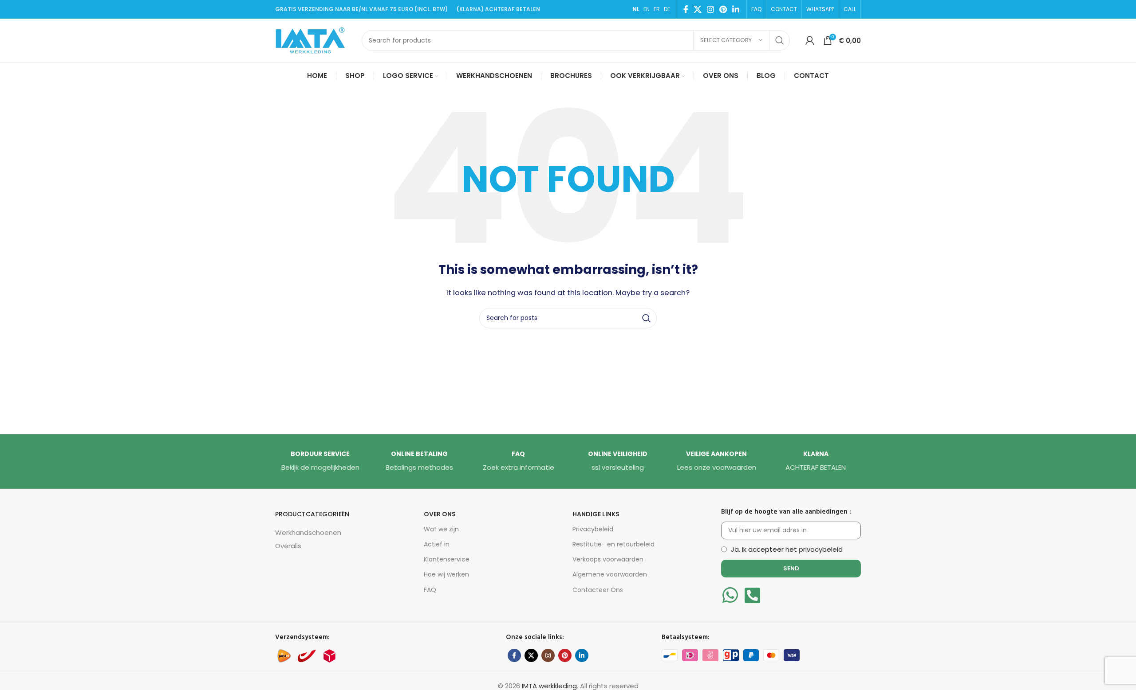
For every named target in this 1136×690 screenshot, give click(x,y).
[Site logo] (314, 39)
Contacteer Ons (597, 589)
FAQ (430, 589)
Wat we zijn (441, 529)
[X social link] (697, 9)
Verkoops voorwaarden (607, 559)
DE (667, 9)
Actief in (437, 544)
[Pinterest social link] (723, 9)
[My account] (810, 40)
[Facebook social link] (686, 9)
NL (635, 9)
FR (657, 9)
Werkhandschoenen (308, 532)
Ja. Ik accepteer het (787, 549)
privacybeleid (821, 549)
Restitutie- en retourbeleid (613, 544)
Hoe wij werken (446, 574)
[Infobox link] (320, 461)
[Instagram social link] (710, 9)
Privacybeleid (592, 529)
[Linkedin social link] (736, 9)
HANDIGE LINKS (595, 514)
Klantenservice (446, 559)
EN (646, 9)
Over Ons (440, 514)
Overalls (288, 545)
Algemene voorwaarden (609, 574)
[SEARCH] (779, 40)
